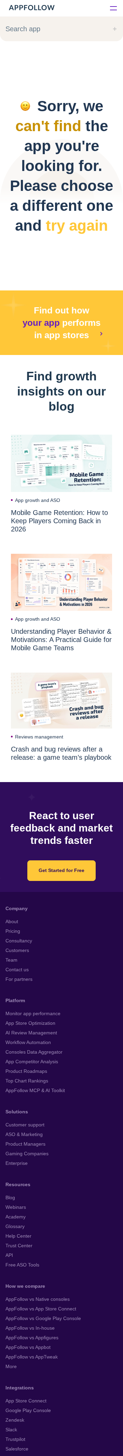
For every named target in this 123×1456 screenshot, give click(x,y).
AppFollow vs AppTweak (31, 1357)
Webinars (15, 1207)
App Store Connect (25, 1400)
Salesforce (16, 1449)
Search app (22, 29)
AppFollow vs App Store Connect (40, 1308)
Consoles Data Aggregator (34, 1052)
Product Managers (25, 1144)
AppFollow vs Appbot (28, 1347)
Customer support (24, 1124)
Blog (10, 1197)
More (11, 1366)
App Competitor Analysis (31, 1061)
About (11, 921)
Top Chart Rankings (26, 1081)
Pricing (12, 931)
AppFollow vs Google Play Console (43, 1318)
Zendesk (14, 1420)
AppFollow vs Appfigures (31, 1337)
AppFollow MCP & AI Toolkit (35, 1090)
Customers (17, 950)
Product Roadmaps (26, 1071)
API (9, 1255)
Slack (11, 1429)
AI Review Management (31, 1032)
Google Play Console (28, 1410)
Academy (15, 1216)
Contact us (17, 969)
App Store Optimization (30, 1023)
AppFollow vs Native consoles (37, 1299)
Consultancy (18, 940)
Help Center (18, 1236)
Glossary (15, 1226)
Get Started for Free (61, 870)
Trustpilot (15, 1439)
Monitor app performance (32, 1013)
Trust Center (18, 1245)
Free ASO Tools (22, 1265)
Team (11, 960)
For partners (18, 979)
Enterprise (16, 1163)
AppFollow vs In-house (30, 1328)
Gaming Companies (27, 1153)
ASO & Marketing (24, 1134)
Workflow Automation (28, 1042)
